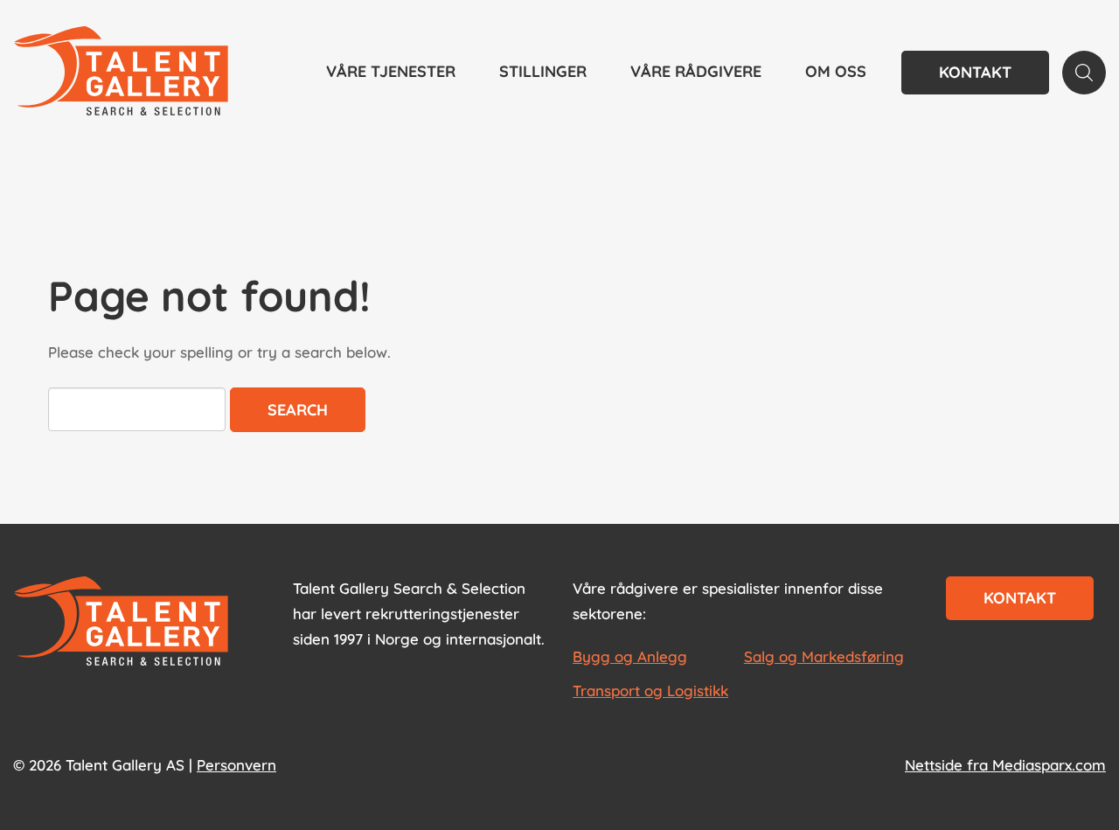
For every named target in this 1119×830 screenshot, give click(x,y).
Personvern (236, 765)
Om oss (835, 71)
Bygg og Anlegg (630, 656)
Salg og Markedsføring (824, 656)
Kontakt (975, 72)
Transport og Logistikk (650, 690)
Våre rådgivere (695, 71)
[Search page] (1084, 72)
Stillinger (543, 71)
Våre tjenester (390, 71)
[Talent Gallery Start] (121, 72)
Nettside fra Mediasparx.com (1005, 765)
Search (298, 410)
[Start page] (121, 622)
